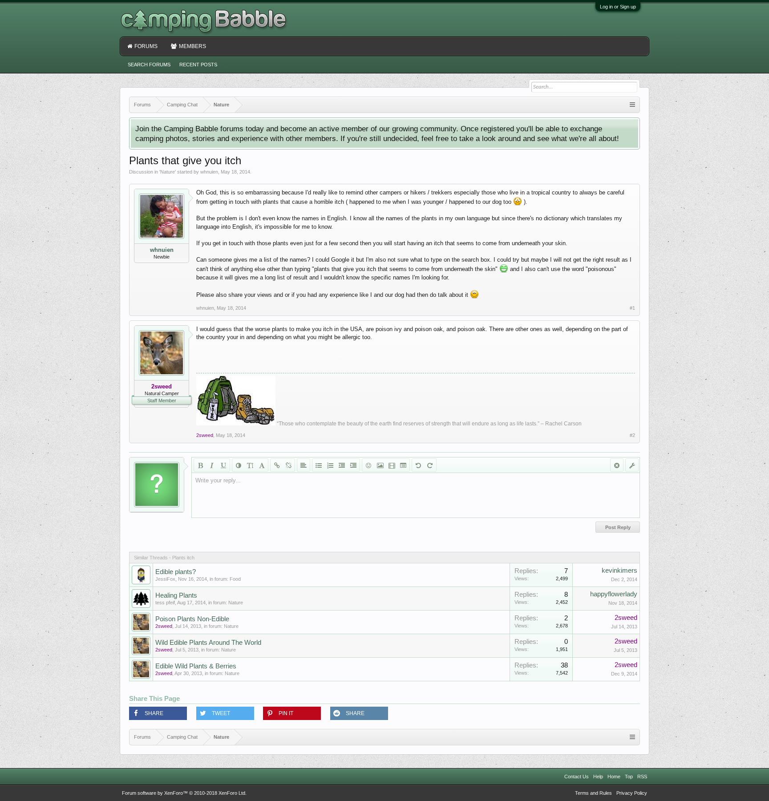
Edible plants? (175, 571)
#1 (632, 308)
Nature (167, 171)
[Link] (276, 465)
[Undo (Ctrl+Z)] (418, 465)
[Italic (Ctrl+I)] (211, 465)
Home (613, 776)
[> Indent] (353, 465)
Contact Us (576, 776)
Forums (146, 46)
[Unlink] (288, 465)
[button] (158, 713)
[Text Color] (238, 465)
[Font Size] (250, 465)
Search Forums (149, 64)
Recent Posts (198, 64)
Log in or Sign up (618, 6)
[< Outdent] (341, 465)
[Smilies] (368, 465)
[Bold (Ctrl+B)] (200, 465)
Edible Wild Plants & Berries (195, 666)
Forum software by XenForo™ (184, 793)
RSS (642, 776)
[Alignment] (303, 465)
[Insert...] (403, 465)
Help (598, 776)
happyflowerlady (613, 594)
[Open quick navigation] (632, 105)
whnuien (209, 171)
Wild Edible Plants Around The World (208, 642)
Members (192, 46)
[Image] (380, 465)
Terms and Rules (593, 793)
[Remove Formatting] (616, 465)
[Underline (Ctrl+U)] (223, 465)
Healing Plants (176, 595)
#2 (632, 435)
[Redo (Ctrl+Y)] (430, 465)
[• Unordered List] (318, 465)
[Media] (391, 465)
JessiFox (165, 579)
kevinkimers (619, 570)
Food (235, 579)
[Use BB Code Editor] (632, 465)
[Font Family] (261, 465)
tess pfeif (165, 602)
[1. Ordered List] (330, 465)
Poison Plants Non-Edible (192, 619)
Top (629, 776)
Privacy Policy (631, 793)
